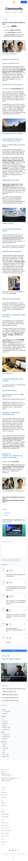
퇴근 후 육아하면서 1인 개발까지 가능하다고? (10, 700)
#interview (14, 26)
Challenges (3, 792)
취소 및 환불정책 (4, 816)
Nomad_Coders (7, 26)
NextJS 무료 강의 (5, 828)
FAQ (2, 800)
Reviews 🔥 (4, 795)
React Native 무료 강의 (6, 830)
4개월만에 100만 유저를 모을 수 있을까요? (10, 694)
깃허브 (6, 515)
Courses (3, 790)
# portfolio (4, 738)
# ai (3, 719)
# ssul (3, 750)
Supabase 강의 (4, 825)
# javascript (5, 723)
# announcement (6, 711)
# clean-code (5, 756)
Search (4, 705)
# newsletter (5, 748)
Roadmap (3, 803)
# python (4, 725)
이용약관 (3, 811)
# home (4, 709)
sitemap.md (4, 842)
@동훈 (11, 36)
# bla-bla (4, 744)
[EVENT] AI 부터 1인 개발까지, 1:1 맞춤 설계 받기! (11, 659)
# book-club (5, 754)
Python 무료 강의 (5, 836)
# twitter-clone (6, 736)
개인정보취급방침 (5, 814)
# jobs (3, 746)
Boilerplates (4, 805)
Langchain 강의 (4, 822)
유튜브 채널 (7, 513)
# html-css (4, 721)
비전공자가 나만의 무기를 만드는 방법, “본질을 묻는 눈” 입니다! (14, 688)
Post (11, 560)
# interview (5, 713)
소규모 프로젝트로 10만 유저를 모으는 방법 (10, 697)
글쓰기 (14, 650)
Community (14, 9)
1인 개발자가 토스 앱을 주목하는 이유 (9, 691)
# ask (3, 752)
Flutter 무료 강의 (5, 833)
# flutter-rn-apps (6, 727)
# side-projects (6, 734)
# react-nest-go (6, 729)
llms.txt (3, 844)
